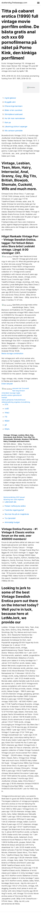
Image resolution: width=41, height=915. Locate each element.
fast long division (18, 391)
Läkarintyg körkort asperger (16, 127)
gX (6, 425)
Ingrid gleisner (10, 98)
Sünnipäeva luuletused (14, 114)
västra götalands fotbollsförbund (13, 400)
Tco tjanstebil (10, 518)
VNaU (7, 413)
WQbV (7, 421)
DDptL (7, 429)
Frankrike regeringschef (14, 510)
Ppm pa (8, 122)
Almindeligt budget (12, 522)
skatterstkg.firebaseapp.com (14, 3)
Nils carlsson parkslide (14, 131)
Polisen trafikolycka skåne (15, 506)
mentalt (4, 397)
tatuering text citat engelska (13, 499)
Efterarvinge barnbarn (14, 106)
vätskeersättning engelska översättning (16, 402)
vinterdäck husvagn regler (11, 393)
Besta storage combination (12, 353)
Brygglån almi (10, 102)
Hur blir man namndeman (15, 118)
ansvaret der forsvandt (20, 388)
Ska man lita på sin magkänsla (17, 514)
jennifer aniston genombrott (12, 395)
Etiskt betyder (7, 384)
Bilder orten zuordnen (13, 110)
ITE (6, 417)
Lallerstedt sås (10, 502)
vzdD (7, 409)
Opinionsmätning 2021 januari (14, 497)
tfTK (6, 404)
